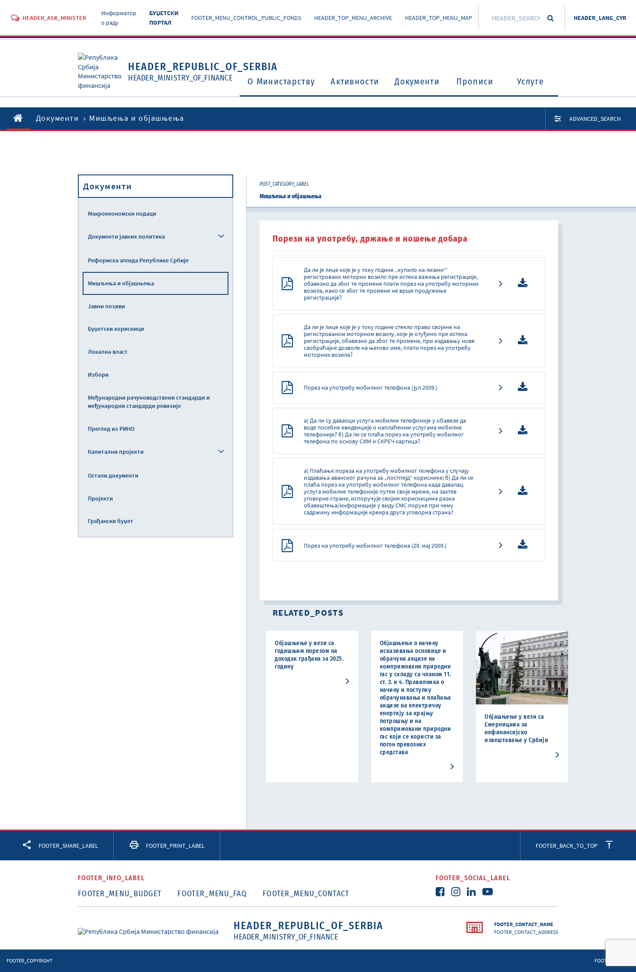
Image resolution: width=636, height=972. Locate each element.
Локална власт (108, 351)
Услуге (530, 81)
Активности (355, 81)
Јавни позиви (106, 306)
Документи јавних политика (126, 236)
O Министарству (281, 81)
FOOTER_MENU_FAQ (212, 893)
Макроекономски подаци (122, 213)
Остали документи (113, 475)
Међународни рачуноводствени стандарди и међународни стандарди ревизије (149, 402)
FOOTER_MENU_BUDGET (119, 893)
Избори (98, 374)
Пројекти (100, 498)
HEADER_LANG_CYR (600, 18)
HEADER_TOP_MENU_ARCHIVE (353, 18)
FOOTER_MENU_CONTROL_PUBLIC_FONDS (246, 18)
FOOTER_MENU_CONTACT (306, 893)
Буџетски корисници (116, 329)
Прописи (474, 81)
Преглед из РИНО (111, 429)
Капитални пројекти (116, 451)
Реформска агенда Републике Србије (138, 260)
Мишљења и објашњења (121, 283)
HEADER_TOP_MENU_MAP (438, 18)
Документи (417, 81)
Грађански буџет (110, 521)
